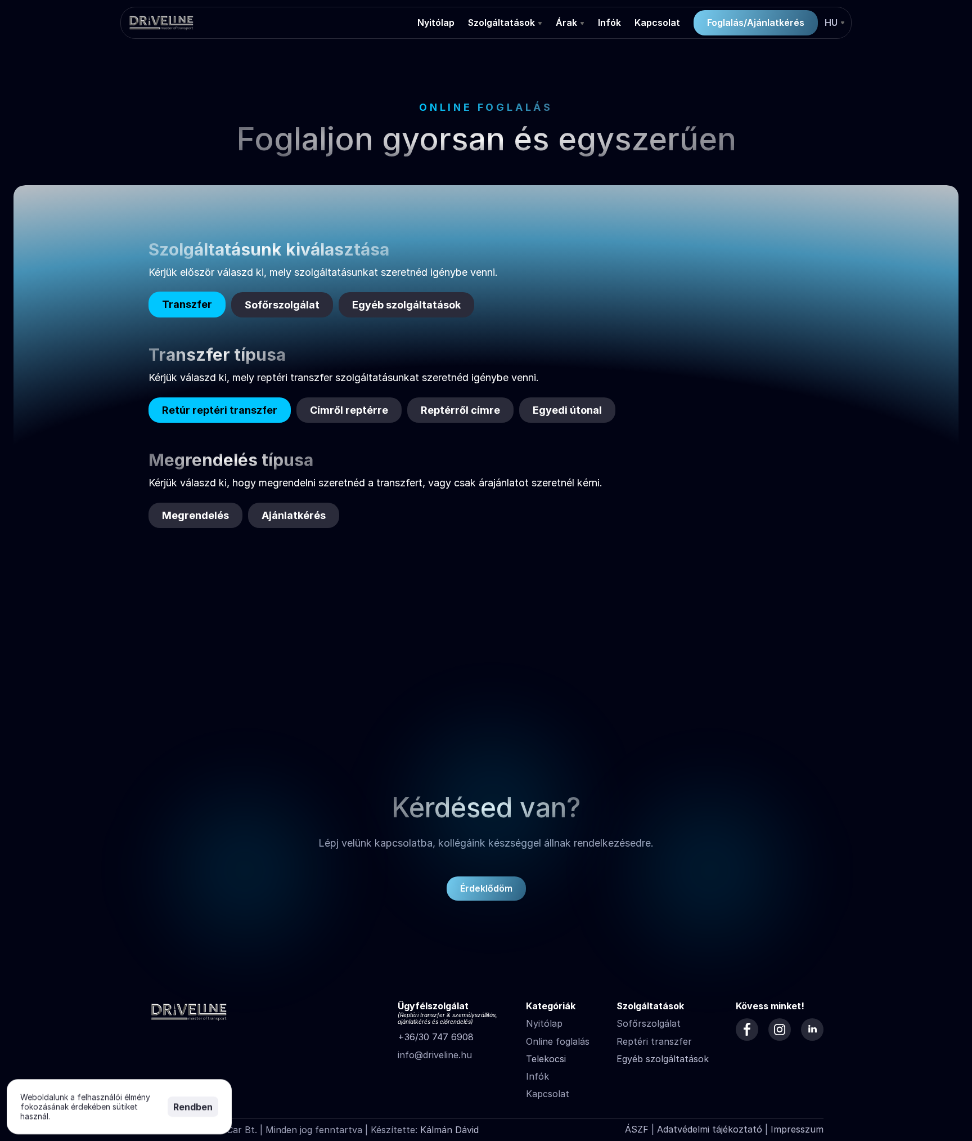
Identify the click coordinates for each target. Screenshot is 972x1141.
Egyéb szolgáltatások (406, 305)
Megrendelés (195, 515)
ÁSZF (637, 1129)
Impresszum (797, 1129)
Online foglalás (558, 1041)
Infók (537, 1076)
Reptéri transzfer (654, 1041)
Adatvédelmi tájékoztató (709, 1129)
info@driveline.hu (435, 1055)
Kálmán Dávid (449, 1129)
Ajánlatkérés (294, 515)
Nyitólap (544, 1023)
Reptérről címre (460, 410)
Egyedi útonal (567, 410)
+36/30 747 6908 (436, 1036)
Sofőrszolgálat (282, 305)
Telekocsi (546, 1058)
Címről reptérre (349, 410)
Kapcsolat (547, 1093)
